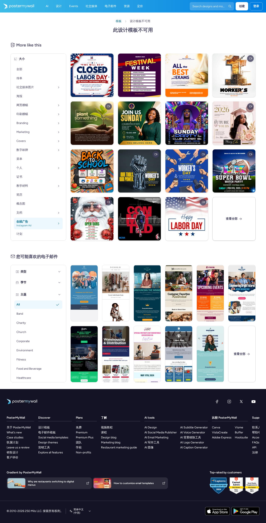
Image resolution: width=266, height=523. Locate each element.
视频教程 (107, 427)
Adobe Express (222, 437)
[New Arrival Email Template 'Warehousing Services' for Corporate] (115, 354)
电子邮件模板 (47, 432)
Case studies (15, 437)
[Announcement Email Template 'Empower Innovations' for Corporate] (210, 354)
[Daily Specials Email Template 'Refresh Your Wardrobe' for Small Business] (115, 293)
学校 (79, 447)
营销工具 (44, 447)
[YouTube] (253, 401)
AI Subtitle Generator (194, 427)
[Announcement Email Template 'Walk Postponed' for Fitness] (84, 293)
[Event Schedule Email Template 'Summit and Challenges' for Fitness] (210, 293)
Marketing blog (110, 442)
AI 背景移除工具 (190, 437)
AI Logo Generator (192, 442)
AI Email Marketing (156, 437)
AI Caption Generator (194, 447)
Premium (81, 432)
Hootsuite (241, 437)
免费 (79, 427)
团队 (79, 442)
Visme (239, 427)
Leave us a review (18, 447)
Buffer (239, 432)
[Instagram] (229, 401)
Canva (216, 427)
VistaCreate (220, 432)
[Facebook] (217, 401)
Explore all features (50, 452)
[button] (59, 271)
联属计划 (12, 442)
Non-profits (83, 452)
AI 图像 (149, 447)
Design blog (108, 437)
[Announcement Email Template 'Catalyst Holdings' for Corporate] (147, 293)
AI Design (150, 427)
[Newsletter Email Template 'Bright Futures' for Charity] (242, 293)
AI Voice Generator (192, 432)
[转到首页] (17, 6)
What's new (14, 432)
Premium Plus (85, 437)
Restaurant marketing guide (119, 447)
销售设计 (12, 452)
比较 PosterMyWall (224, 417)
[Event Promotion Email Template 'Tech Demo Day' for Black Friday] (84, 354)
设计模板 (44, 427)
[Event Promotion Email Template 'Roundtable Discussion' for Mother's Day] (147, 354)
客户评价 (12, 457)
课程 (104, 432)
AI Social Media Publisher (160, 432)
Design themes (48, 442)
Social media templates (53, 437)
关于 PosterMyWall (19, 427)
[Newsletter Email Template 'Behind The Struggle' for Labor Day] (178, 354)
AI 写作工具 (151, 442)
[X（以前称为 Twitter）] (241, 401)
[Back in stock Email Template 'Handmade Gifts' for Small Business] (178, 293)
